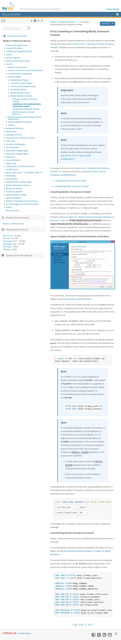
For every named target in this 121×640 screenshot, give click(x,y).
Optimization (11, 131)
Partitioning (10, 175)
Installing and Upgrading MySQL (19, 51)
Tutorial (9, 54)
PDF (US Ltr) (8, 236)
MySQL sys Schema (14, 188)
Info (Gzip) (7, 247)
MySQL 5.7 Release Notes (13, 224)
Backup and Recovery (14, 128)
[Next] (42, 20)
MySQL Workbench (13, 198)
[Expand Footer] (116, 633)
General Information (14, 48)
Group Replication (13, 160)
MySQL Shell (11, 163)
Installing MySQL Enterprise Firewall (70, 180)
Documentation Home (17, 36)
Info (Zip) (6, 249)
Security (9, 64)
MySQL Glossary (12, 210)
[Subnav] (4, 48)
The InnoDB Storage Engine (17, 150)
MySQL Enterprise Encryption (20, 122)
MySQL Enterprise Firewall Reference (23, 113)
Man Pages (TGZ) (10, 241)
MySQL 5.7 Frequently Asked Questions (22, 201)
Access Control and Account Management (25, 70)
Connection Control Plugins (21, 83)
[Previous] (31, 20)
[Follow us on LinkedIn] (104, 636)
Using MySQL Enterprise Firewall (26, 109)
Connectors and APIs (14, 191)
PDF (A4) (6, 238)
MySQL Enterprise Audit (20, 93)
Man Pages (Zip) (9, 244)
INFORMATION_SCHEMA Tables (19, 182)
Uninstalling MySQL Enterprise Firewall (71, 186)
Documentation (11, 14)
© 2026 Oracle (24, 633)
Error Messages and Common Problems (22, 204)
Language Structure (14, 134)
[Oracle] (9, 633)
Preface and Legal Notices (16, 45)
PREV (75, 625)
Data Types (10, 141)
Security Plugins (14, 77)
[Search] (28, 28)
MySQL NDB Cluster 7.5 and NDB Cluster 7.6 (24, 172)
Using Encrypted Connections (20, 73)
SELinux (11, 125)
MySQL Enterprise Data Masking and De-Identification (25, 118)
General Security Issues (17, 67)
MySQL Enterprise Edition (16, 195)
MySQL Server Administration (18, 61)
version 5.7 (106, 23)
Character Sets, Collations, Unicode (20, 138)
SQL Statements (12, 147)
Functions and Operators (16, 144)
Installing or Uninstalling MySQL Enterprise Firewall (27, 105)
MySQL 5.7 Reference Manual (62, 22)
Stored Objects (12, 179)
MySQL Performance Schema (18, 185)
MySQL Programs (13, 57)
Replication (10, 157)
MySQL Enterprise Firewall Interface (75, 299)
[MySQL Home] (8, 6)
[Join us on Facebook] (93, 636)
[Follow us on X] (99, 636)
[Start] (35, 20)
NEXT (90, 625)
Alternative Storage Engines (17, 154)
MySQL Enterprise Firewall (21, 96)
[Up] (38, 20)
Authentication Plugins (19, 80)
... (77, 22)
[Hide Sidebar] (3, 21)
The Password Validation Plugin (23, 86)
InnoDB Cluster (12, 169)
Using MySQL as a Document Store (20, 166)
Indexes (9, 207)
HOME (81, 625)
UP (85, 625)
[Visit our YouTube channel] (109, 636)
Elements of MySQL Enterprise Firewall (25, 100)
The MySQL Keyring (18, 89)
